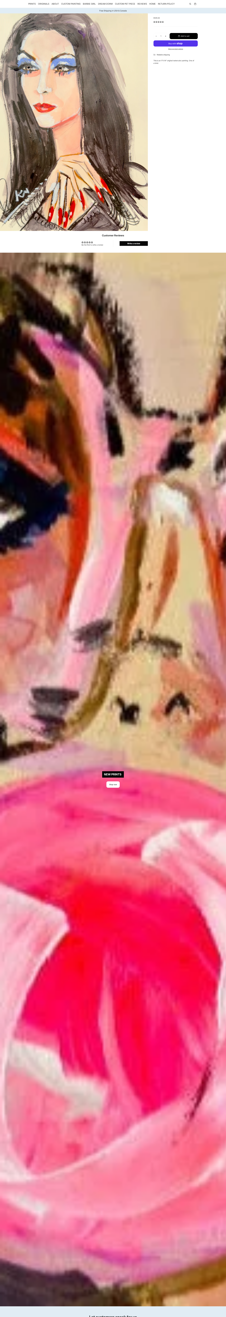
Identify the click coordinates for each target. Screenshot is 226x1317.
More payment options (175, 49)
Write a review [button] (133, 243)
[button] (158, 22)
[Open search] (190, 3)
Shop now (113, 784)
